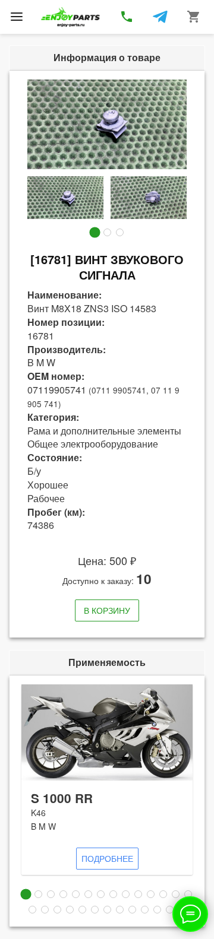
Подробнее (107, 858)
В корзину (107, 610)
